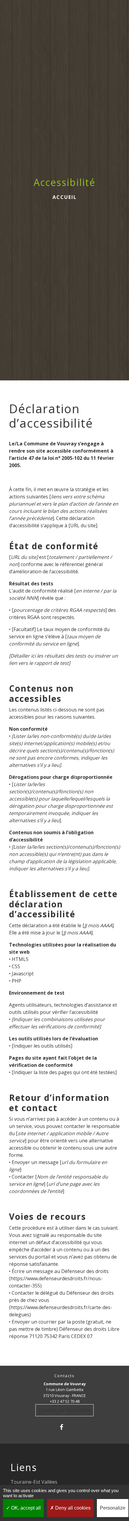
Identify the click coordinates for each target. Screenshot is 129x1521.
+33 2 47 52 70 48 (65, 1401)
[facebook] (64, 1427)
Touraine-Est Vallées (33, 1482)
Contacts (64, 1376)
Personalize (112, 1507)
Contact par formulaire (64, 1410)
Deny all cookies (72, 1507)
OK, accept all (25, 1507)
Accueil (64, 197)
